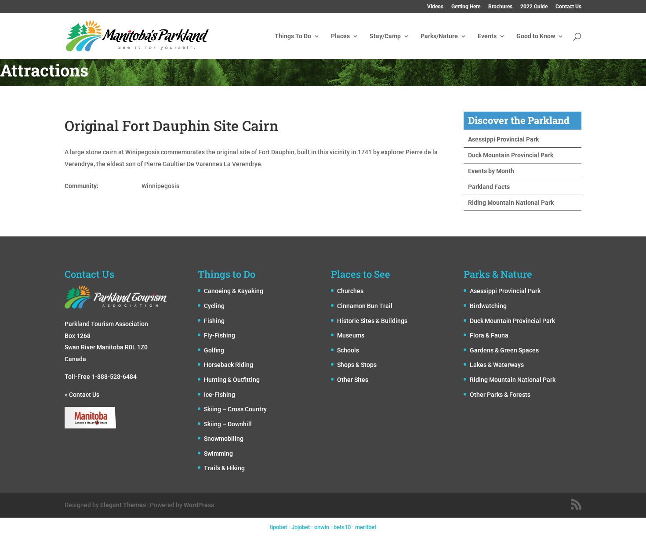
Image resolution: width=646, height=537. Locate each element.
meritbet (365, 527)
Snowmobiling (223, 438)
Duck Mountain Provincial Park (510, 155)
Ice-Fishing (219, 394)
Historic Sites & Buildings (372, 320)
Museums (350, 335)
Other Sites (352, 379)
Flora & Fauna (489, 335)
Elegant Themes (123, 504)
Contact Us (568, 7)
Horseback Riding (228, 364)
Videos (435, 7)
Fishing (214, 320)
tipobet (278, 527)
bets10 (342, 527)
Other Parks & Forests (500, 394)
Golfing (214, 350)
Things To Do (293, 36)
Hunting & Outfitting (232, 379)
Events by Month (491, 170)
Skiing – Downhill (228, 424)
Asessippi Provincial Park (503, 139)
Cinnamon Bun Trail (364, 305)
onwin (321, 527)
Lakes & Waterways (497, 364)
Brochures (500, 7)
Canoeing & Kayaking (233, 290)
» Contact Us (82, 394)
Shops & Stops (357, 364)
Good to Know (535, 36)
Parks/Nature (439, 36)
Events (487, 36)
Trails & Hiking (224, 468)
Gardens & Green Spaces (504, 350)
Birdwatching (488, 305)
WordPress (199, 504)
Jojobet (300, 527)
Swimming (218, 453)
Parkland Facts (489, 186)
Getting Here (465, 7)
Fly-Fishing (219, 335)
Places (340, 36)
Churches (350, 290)
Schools (348, 350)
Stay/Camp (385, 36)
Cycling (214, 305)
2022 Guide (534, 7)
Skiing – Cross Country (235, 409)
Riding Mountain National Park (511, 202)
